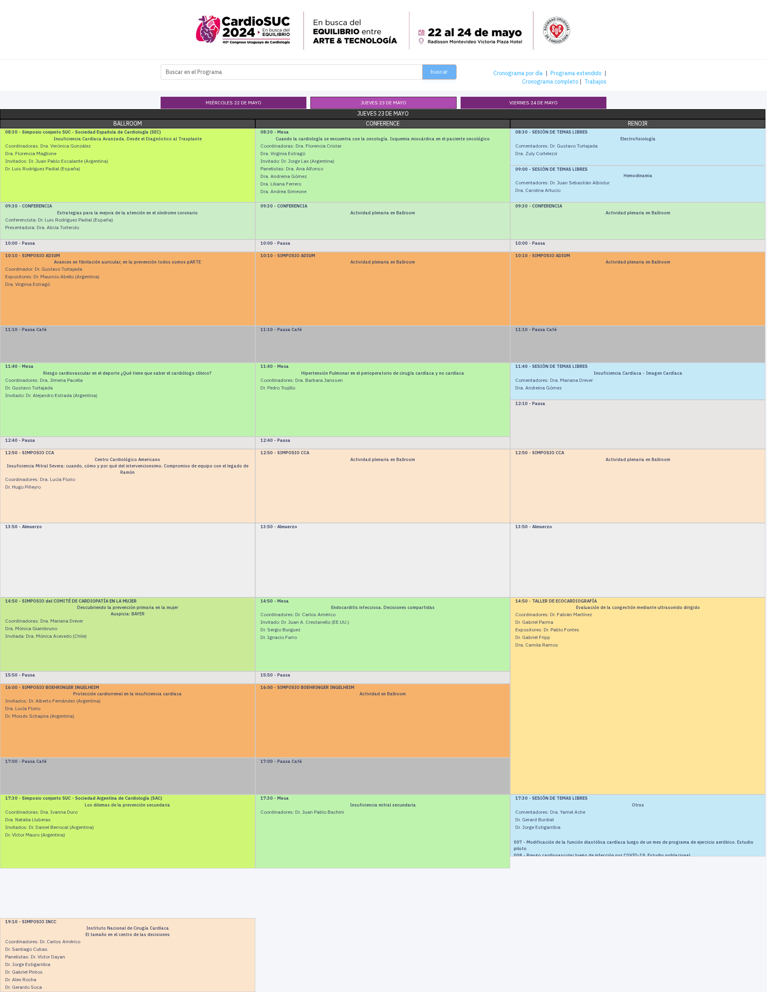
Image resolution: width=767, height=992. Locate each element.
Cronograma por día (518, 73)
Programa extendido (576, 73)
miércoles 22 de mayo (233, 103)
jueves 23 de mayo (383, 103)
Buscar (439, 71)
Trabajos (595, 81)
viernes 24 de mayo (533, 103)
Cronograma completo (550, 81)
